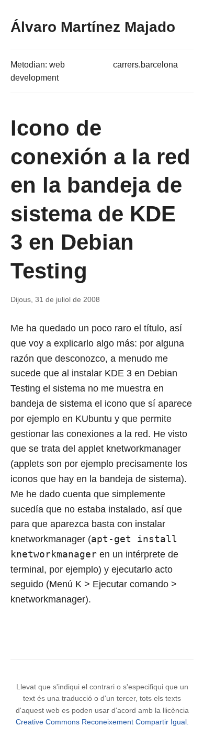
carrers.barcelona (145, 64)
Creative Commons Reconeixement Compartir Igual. (102, 722)
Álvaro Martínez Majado (92, 27)
